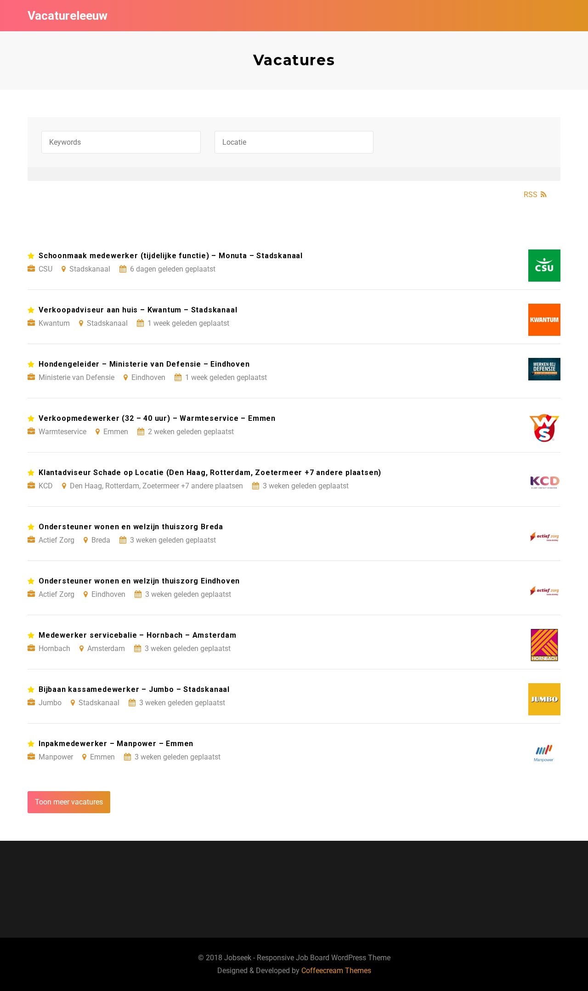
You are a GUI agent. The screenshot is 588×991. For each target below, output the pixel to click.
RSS (530, 194)
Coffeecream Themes (336, 970)
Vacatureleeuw (67, 15)
